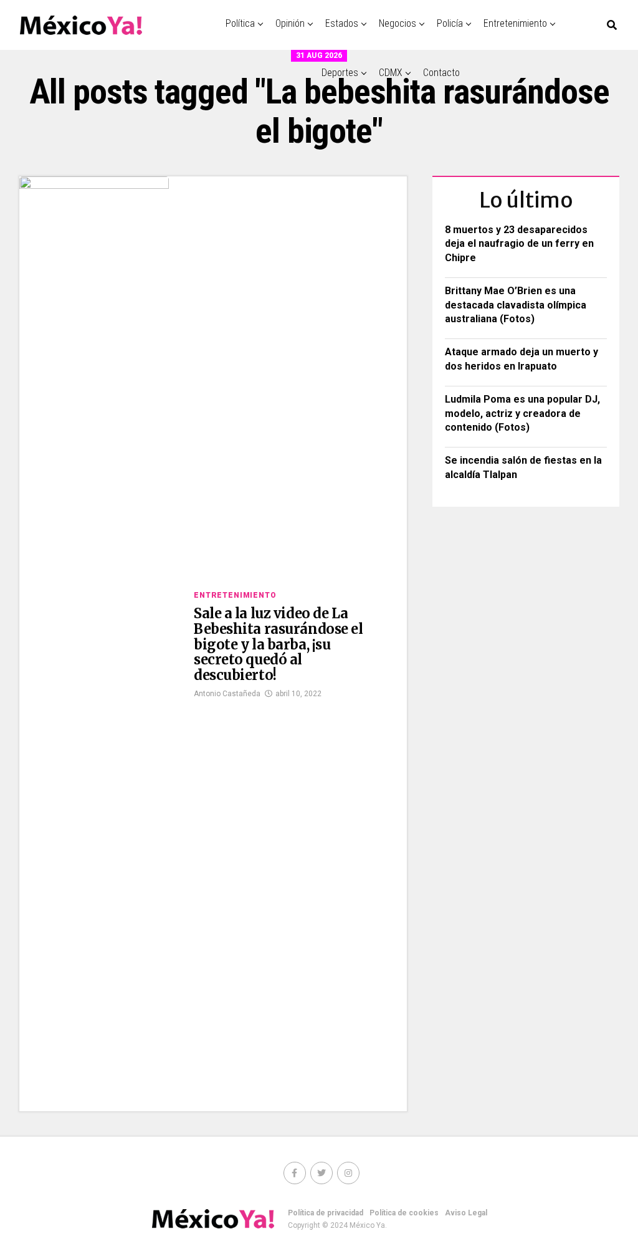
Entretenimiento (515, 23)
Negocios (397, 23)
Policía (450, 23)
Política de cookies (404, 1213)
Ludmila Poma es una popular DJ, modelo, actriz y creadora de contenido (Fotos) (522, 413)
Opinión (290, 23)
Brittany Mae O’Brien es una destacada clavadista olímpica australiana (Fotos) (515, 305)
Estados (341, 23)
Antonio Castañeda (227, 693)
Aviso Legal (466, 1213)
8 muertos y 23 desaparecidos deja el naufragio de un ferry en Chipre (519, 244)
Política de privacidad (325, 1213)
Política (240, 23)
